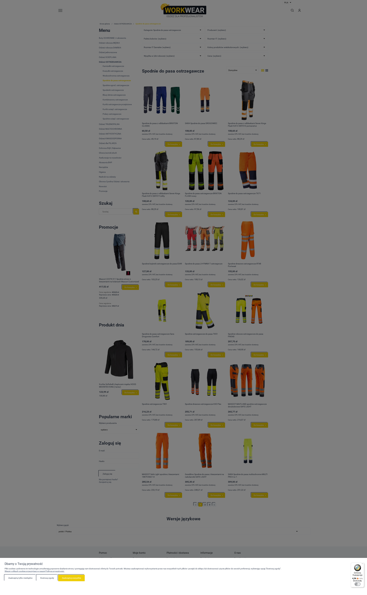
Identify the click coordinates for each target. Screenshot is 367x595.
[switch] (357, 584)
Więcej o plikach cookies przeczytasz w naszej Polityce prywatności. (35, 571)
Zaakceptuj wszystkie (71, 578)
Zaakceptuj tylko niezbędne (20, 578)
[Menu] (362, 564)
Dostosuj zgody (47, 578)
